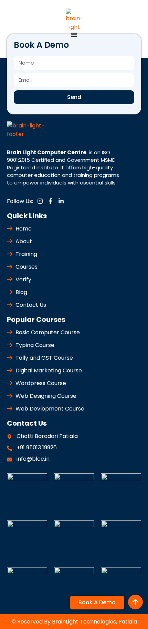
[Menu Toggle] (74, 34)
